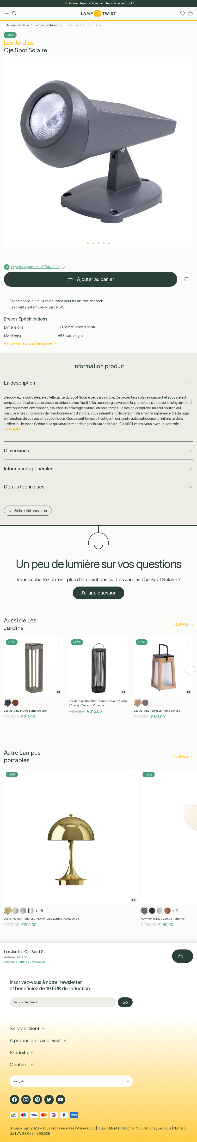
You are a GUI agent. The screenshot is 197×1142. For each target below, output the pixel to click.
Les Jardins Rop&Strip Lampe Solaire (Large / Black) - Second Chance (98, 703)
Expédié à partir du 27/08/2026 (24, 961)
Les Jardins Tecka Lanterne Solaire (157, 710)
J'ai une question (98, 592)
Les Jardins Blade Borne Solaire (25, 710)
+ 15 (39, 910)
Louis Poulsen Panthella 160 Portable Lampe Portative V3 (41, 918)
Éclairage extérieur (16, 25)
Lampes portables (46, 25)
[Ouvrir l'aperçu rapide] (58, 692)
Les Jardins (19, 43)
